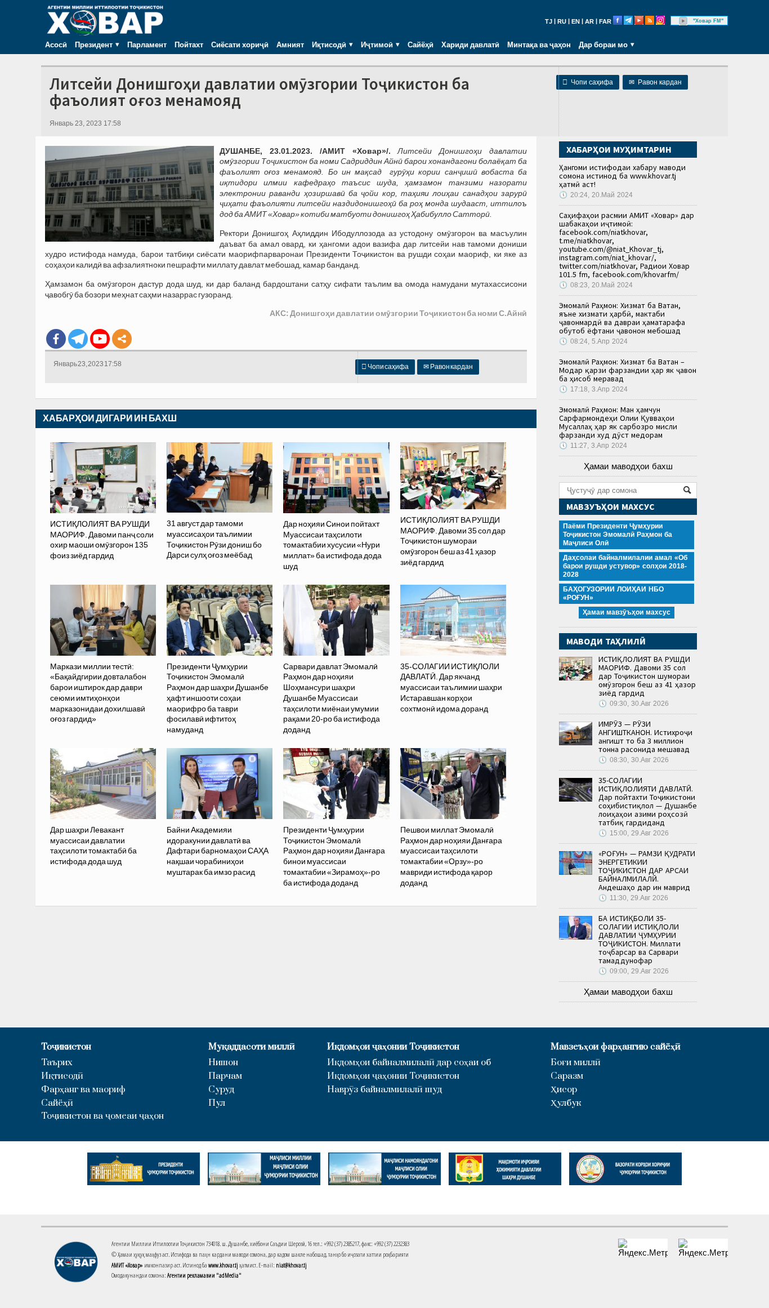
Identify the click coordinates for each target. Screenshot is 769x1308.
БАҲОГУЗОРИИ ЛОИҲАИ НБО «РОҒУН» (613, 593)
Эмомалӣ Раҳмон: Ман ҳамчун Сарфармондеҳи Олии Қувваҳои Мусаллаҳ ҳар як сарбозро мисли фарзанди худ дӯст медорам (618, 422)
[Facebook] (56, 339)
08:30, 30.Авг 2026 (633, 760)
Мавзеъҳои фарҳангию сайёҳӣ (616, 1047)
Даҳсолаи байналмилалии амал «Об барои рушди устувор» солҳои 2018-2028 (625, 566)
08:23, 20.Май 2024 (596, 285)
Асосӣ (56, 44)
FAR (605, 21)
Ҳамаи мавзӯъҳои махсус (626, 612)
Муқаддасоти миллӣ (251, 1047)
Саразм (567, 1076)
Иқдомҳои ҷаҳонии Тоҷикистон (393, 1047)
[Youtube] (100, 339)
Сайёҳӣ (420, 44)
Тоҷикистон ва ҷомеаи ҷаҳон (102, 1116)
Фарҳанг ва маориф (83, 1089)
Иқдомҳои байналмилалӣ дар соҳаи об (409, 1062)
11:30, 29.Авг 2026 (633, 898)
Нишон (223, 1062)
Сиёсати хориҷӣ (240, 44)
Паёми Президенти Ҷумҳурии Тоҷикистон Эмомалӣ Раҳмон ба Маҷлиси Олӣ (617, 534)
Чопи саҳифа (587, 82)
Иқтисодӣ (62, 1076)
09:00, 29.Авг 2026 (633, 971)
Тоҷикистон (66, 1047)
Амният (290, 44)
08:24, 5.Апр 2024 (593, 341)
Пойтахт (189, 44)
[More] (122, 339)
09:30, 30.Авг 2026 (633, 704)
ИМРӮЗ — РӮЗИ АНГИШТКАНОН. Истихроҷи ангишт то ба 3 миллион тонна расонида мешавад (645, 736)
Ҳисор (564, 1089)
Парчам (225, 1076)
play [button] (683, 20)
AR (589, 21)
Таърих (57, 1062)
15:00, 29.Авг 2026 (633, 833)
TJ (548, 21)
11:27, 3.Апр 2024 (593, 446)
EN (575, 21)
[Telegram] (78, 339)
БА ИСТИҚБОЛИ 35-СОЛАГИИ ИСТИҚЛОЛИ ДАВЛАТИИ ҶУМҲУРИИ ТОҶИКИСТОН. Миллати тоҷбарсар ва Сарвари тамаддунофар (639, 939)
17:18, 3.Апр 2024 (593, 389)
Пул (216, 1103)
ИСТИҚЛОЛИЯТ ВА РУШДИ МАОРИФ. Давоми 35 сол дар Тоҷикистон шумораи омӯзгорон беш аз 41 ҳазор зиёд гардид (647, 676)
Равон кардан (655, 82)
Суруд (221, 1089)
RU (561, 21)
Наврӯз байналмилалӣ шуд (384, 1089)
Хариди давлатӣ (470, 44)
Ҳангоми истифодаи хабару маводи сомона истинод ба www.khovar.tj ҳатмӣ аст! (622, 175)
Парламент (147, 44)
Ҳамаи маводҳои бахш (628, 466)
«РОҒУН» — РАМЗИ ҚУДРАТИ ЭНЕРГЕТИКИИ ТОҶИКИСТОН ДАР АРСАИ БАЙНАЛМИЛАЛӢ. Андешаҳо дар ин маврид (646, 870)
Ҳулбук (566, 1103)
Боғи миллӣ (576, 1062)
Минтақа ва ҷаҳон (539, 44)
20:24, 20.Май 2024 (596, 195)
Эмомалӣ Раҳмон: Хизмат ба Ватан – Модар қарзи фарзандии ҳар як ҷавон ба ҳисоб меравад (627, 370)
